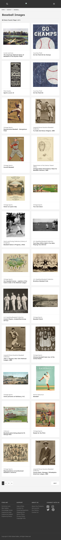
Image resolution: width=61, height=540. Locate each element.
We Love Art (35, 508)
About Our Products (38, 506)
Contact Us (20, 508)
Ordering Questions (22, 510)
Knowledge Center (7, 510)
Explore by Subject (7, 514)
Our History (35, 510)
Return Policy (21, 514)
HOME (3, 9)
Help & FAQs (20, 506)
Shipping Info (21, 512)
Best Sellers (5, 508)
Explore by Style (6, 512)
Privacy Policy (21, 516)
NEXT (55, 483)
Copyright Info (21, 518)
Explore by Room (7, 516)
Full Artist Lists (6, 506)
